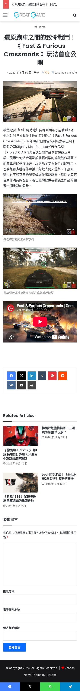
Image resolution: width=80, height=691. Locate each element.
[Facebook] (11, 375)
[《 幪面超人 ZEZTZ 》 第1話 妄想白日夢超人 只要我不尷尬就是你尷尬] (20, 436)
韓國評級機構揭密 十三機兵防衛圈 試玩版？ (58, 430)
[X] (21, 375)
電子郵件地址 (11, 609)
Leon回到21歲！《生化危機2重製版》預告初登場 (59, 476)
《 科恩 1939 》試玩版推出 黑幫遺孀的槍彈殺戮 (19, 498)
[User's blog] (28, 15)
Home (41, 27)
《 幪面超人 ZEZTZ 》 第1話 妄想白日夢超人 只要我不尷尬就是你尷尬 (20, 454)
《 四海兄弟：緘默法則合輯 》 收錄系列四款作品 (41, 4)
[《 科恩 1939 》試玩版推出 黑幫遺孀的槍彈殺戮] (20, 483)
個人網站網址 (11, 627)
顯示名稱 (8, 591)
